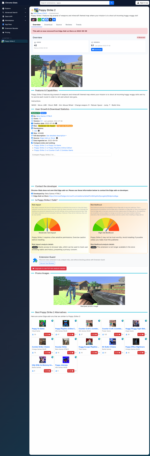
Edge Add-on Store (47, 138)
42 (40, 118)
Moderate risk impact (47, 126)
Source (59, 25)
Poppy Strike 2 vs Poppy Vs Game (47, 145)
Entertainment (54, 13)
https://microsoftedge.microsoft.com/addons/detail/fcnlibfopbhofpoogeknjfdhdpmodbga (83, 196)
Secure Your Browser (47, 263)
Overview (37, 25)
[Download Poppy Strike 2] (118, 46)
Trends (78, 25)
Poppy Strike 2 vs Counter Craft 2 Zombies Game (53, 150)
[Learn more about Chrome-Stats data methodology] (57, 138)
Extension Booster (11, 28)
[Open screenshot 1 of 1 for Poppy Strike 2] (56, 71)
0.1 (42, 121)
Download (48, 25)
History (8, 38)
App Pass (8, 24)
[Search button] (111, 3)
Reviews (69, 25)
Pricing (7, 32)
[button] (142, 3)
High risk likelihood (64, 126)
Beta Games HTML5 (40, 13)
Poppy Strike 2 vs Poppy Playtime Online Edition (53, 148)
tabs (35, 131)
